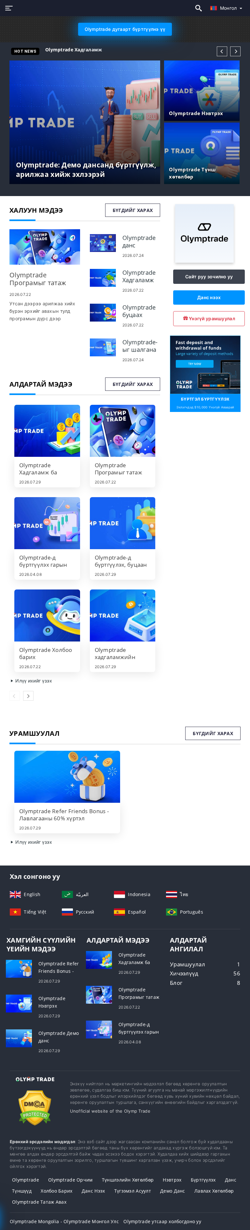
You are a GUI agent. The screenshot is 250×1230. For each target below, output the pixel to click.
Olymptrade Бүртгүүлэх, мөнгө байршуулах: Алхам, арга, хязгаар (125, 49)
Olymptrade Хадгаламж (73, 49)
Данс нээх (209, 297)
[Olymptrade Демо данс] (19, 1038)
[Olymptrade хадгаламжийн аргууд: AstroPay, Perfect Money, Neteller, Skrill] (123, 615)
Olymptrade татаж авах (39, 1202)
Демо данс (172, 1191)
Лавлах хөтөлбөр (214, 1191)
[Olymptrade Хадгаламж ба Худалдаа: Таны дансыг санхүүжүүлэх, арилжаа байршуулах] (47, 431)
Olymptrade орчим (70, 1180)
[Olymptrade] (204, 261)
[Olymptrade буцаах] (103, 312)
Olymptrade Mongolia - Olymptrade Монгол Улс (64, 1221)
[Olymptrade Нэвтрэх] (19, 1003)
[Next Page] (235, 51)
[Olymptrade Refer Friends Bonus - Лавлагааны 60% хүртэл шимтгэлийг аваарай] (67, 777)
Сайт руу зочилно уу (209, 276)
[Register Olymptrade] (205, 364)
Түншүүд (22, 1191)
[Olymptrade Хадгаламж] (103, 277)
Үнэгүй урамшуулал (211, 318)
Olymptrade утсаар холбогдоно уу (162, 1221)
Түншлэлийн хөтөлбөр (128, 1180)
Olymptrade (25, 1180)
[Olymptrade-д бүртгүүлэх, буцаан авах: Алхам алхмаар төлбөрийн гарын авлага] (123, 523)
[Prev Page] (222, 51)
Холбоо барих (56, 1191)
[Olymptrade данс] (103, 242)
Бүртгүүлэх (203, 1180)
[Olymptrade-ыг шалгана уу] (103, 347)
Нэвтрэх (172, 1180)
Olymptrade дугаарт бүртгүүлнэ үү (125, 29)
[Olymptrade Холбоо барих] (47, 615)
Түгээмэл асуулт (132, 1191)
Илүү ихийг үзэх (33, 680)
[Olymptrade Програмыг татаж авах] (44, 247)
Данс (230, 1180)
